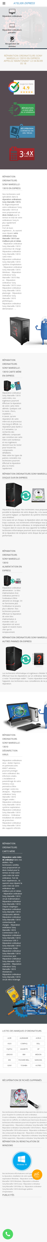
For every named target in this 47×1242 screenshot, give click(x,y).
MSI (9, 1060)
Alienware (24, 1038)
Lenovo (9, 1054)
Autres (38, 1065)
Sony (9, 1065)
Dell (38, 1043)
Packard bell (24, 1060)
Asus (9, 1043)
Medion (38, 1054)
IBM (24, 1054)
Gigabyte (24, 1049)
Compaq (23, 1043)
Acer (9, 1038)
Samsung (38, 1060)
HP (38, 1049)
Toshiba (24, 1065)
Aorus (38, 1038)
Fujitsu (9, 1049)
